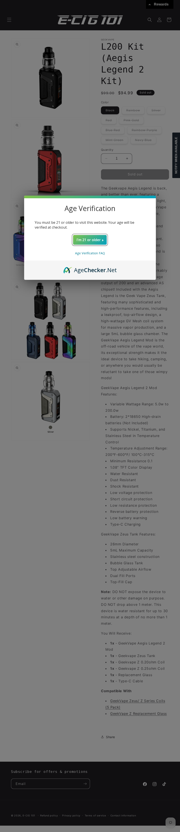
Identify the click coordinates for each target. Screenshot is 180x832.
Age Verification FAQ (90, 253)
